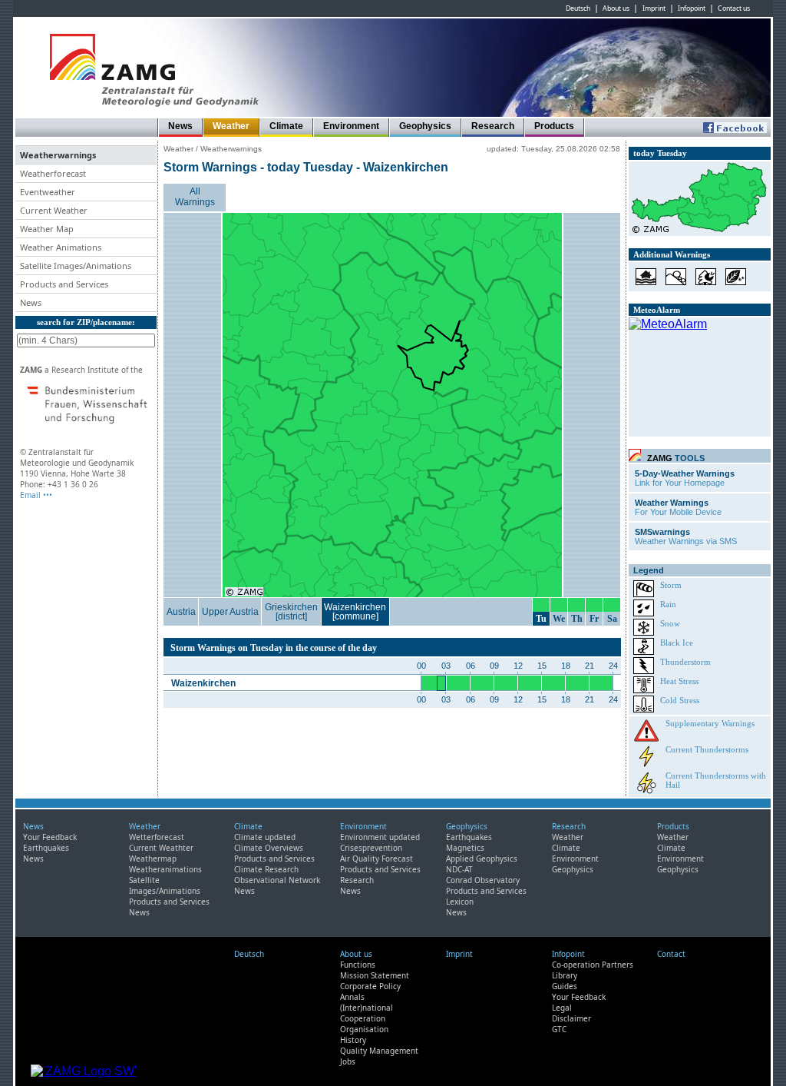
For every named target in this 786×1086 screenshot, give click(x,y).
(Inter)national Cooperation (366, 1013)
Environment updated (380, 837)
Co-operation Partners (592, 964)
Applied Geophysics (481, 858)
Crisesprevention (371, 847)
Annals (352, 996)
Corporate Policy (370, 986)
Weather (231, 126)
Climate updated (265, 837)
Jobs (347, 1061)
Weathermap (153, 858)
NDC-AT (459, 869)
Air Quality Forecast (376, 858)
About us (616, 8)
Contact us (734, 8)
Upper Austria (230, 611)
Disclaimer (571, 1018)
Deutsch (578, 8)
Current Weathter (161, 847)
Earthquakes (46, 847)
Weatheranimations (165, 869)
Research (492, 126)
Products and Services (169, 901)
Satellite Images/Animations (164, 885)
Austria (181, 611)
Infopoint (691, 8)
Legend (648, 570)
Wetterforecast (156, 837)
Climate (286, 126)
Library (564, 975)
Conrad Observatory (483, 880)
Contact (671, 953)
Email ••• (36, 495)
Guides (564, 986)
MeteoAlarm (656, 309)
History (353, 1040)
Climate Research (266, 869)
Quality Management (379, 1050)
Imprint (653, 8)
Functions (357, 964)
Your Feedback (50, 837)
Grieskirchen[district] (291, 612)
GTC (559, 1029)
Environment (351, 126)
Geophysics (425, 126)
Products (554, 126)
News (180, 126)
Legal (562, 1007)
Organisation (364, 1029)
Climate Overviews (268, 847)
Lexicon (460, 901)
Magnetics (465, 847)
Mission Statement (374, 975)
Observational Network (277, 880)
